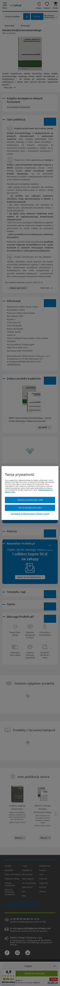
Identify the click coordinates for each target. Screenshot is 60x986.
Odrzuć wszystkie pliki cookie (30, 508)
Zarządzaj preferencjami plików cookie (30, 513)
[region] (30, 493)
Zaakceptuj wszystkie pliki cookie (30, 500)
